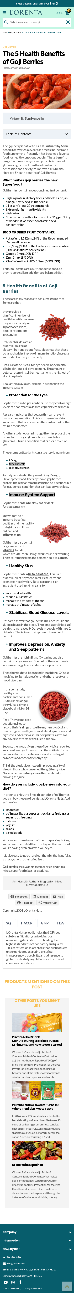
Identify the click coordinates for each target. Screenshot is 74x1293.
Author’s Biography (41, 881)
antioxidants (37, 209)
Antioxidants (11, 507)
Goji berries (10, 867)
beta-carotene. (38, 574)
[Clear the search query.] (68, 22)
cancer (62, 558)
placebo (8, 708)
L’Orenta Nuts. (54, 798)
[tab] (9, 923)
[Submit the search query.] (6, 22)
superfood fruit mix (19, 817)
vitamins (8, 550)
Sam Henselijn (34, 118)
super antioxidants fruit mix (47, 813)
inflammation (12, 535)
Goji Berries (15, 32)
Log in (59, 12)
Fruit (5, 32)
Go (65, 1249)
